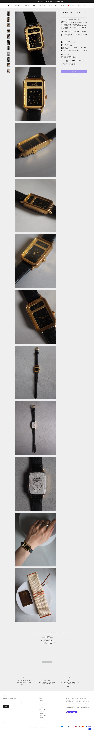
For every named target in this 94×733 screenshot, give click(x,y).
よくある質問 (42, 707)
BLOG (62, 5)
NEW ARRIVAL (18, 5)
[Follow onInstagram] (3, 722)
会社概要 (41, 717)
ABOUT (57, 5)
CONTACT (50, 5)
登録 (6, 706)
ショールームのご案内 (43, 702)
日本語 (79, 5)
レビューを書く (47, 661)
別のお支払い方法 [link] (74, 74)
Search (40, 698)
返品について (70, 686)
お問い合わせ (42, 704)
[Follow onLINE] (7, 722)
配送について (24, 684)
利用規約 (41, 713)
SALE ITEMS (43, 5)
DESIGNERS (26, 5)
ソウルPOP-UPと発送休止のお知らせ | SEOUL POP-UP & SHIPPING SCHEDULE (47, 1)
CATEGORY (34, 5)
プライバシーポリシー (43, 715)
